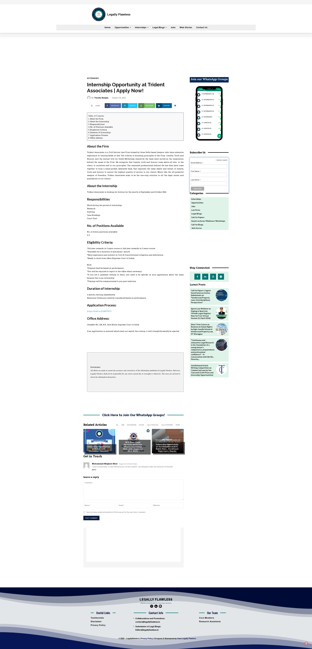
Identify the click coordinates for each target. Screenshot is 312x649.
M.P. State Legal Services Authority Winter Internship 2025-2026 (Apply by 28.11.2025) (133, 446)
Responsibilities (97, 124)
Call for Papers (167, 425)
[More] (175, 105)
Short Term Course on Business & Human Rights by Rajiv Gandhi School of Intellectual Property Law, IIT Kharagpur (202, 329)
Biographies (131, 425)
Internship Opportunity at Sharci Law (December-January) (98, 448)
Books (141, 425)
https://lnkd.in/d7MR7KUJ (99, 311)
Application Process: (99, 135)
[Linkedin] (205, 277)
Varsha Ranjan (101, 98)
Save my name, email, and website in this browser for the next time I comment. (116, 512)
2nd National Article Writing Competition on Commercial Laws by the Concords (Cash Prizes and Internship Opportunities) (202, 370)
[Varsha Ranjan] (89, 97)
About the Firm (96, 119)
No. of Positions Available (101, 127)
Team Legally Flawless (186, 638)
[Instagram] (213, 277)
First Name (196, 171)
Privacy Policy (147, 638)
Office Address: (96, 138)
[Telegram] (221, 277)
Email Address (197, 163)
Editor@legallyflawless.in (147, 629)
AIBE (122, 425)
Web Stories (196, 228)
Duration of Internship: (100, 132)
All (117, 425)
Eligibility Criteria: (98, 130)
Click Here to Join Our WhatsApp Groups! (133, 415)
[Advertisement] (156, 55)
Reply (94, 470)
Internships (93, 78)
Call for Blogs (152, 425)
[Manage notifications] (306, 644)
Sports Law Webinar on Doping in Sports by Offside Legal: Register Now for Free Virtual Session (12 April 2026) (201, 313)
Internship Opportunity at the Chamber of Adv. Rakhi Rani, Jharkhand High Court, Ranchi (167, 447)
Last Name (196, 180)
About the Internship (99, 121)
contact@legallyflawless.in (147, 621)
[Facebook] (197, 277)
